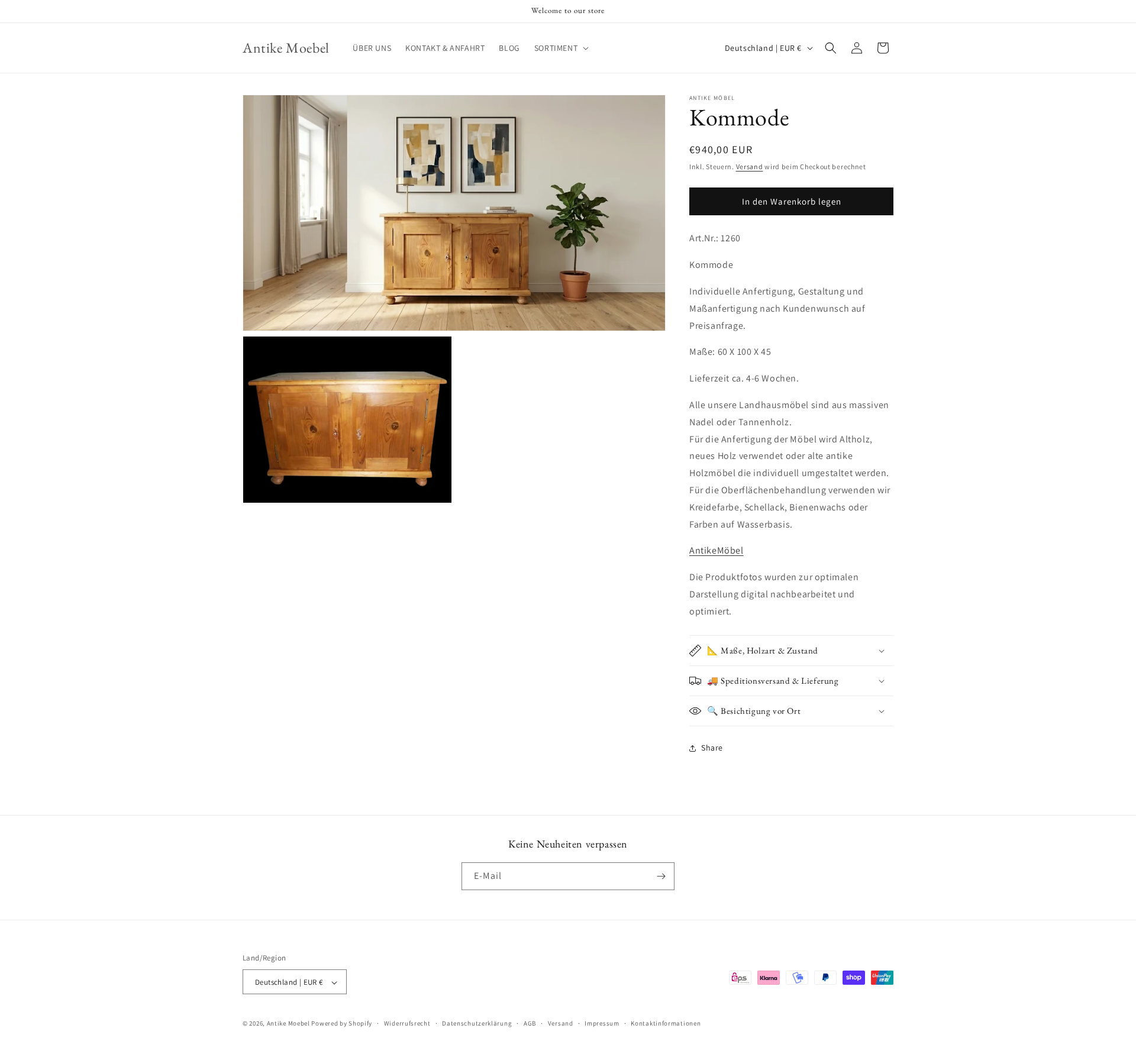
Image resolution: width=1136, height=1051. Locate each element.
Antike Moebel (288, 1024)
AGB (530, 1023)
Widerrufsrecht (407, 1023)
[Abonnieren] (661, 876)
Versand (749, 166)
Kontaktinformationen (666, 1023)
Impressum (602, 1023)
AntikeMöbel (716, 550)
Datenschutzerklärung (477, 1023)
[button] (560, 47)
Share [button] (712, 747)
